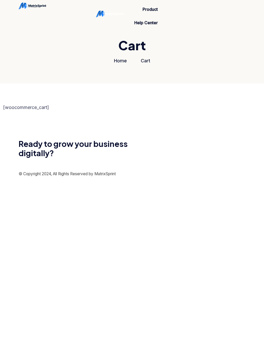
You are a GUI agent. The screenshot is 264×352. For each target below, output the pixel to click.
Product (150, 9)
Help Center (146, 22)
